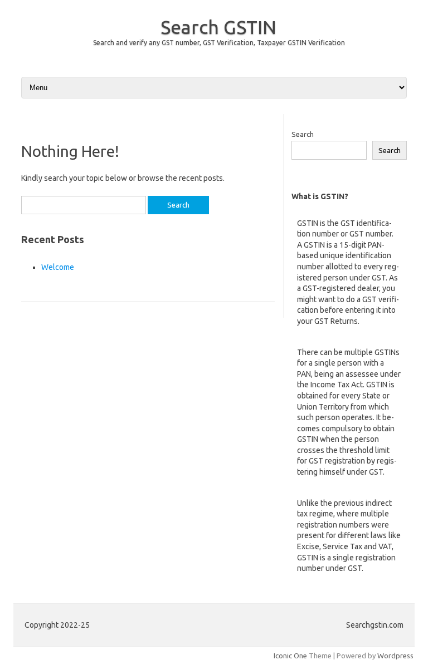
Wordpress (395, 655)
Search (302, 134)
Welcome (57, 267)
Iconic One (290, 655)
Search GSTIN (218, 26)
